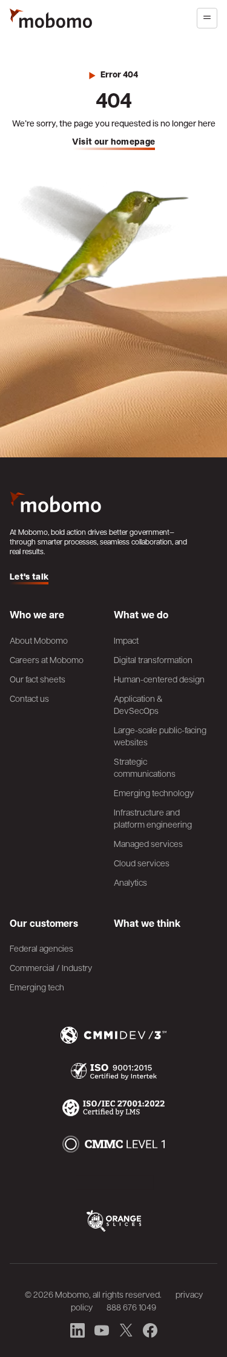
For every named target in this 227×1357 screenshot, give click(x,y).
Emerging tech (37, 986)
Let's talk (29, 577)
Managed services (148, 843)
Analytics (130, 882)
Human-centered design (159, 678)
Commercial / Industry (51, 967)
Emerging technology (154, 792)
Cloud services (141, 862)
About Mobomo (39, 640)
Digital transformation (153, 659)
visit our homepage (114, 142)
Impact (126, 640)
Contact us (29, 698)
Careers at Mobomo (47, 659)
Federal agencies (41, 948)
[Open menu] (207, 18)
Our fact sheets (37, 678)
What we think (147, 923)
